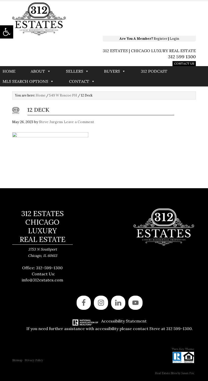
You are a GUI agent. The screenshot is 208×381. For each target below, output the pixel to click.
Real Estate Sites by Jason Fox (174, 373)
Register (160, 38)
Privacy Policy (34, 360)
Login (174, 38)
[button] (6, 32)
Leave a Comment (79, 122)
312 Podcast (154, 71)
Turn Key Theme (183, 349)
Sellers (74, 71)
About (38, 71)
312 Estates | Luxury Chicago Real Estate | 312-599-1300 (84, 19)
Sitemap (17, 360)
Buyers (112, 71)
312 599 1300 (182, 57)
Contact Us (184, 63)
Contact (79, 81)
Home (9, 71)
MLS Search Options (25, 81)
